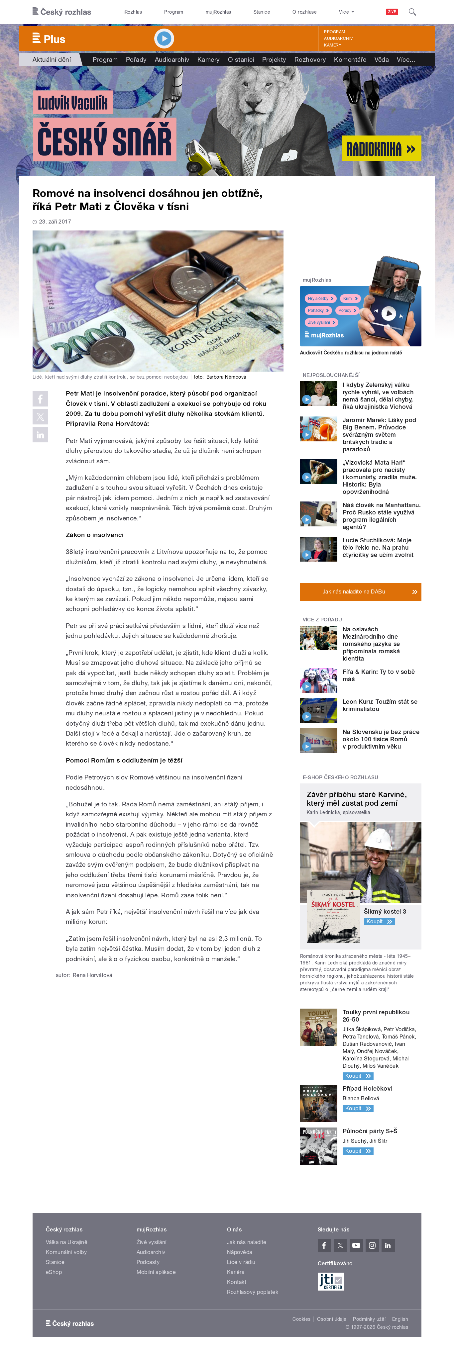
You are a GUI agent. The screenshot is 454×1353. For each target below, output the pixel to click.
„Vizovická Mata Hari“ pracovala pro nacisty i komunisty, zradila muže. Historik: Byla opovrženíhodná (380, 477)
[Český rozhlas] (62, 12)
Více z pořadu (322, 620)
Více (406, 59)
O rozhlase (304, 12)
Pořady (136, 59)
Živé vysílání (319, 322)
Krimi (348, 298)
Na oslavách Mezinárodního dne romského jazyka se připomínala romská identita (371, 644)
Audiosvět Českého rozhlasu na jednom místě (351, 352)
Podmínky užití (369, 1319)
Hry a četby (318, 298)
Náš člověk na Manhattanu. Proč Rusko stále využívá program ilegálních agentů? (382, 515)
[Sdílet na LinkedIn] (40, 434)
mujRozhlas (218, 12)
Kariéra (235, 1272)
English (400, 1319)
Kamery (332, 45)
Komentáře (350, 59)
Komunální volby (66, 1252)
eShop (54, 1272)
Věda (382, 59)
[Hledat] (412, 12)
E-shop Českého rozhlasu (341, 777)
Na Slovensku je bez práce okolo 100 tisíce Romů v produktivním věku (381, 739)
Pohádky (316, 310)
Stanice (262, 12)
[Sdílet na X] (40, 416)
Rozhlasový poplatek (252, 1292)
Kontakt (236, 1282)
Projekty (274, 59)
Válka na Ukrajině (66, 1242)
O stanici (241, 59)
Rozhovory (310, 59)
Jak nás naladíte (247, 1242)
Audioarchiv (338, 38)
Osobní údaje (332, 1319)
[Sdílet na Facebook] (40, 398)
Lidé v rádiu (241, 1262)
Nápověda (239, 1252)
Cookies (301, 1319)
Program (173, 12)
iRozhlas (133, 12)
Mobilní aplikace (156, 1272)
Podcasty (148, 1262)
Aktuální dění (52, 59)
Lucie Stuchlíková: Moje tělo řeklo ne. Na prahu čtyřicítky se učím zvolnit (378, 547)
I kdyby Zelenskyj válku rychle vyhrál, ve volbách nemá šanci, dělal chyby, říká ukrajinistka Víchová (378, 395)
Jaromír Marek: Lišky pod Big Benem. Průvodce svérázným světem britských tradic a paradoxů (379, 434)
